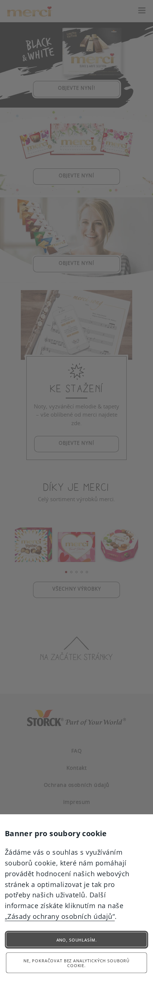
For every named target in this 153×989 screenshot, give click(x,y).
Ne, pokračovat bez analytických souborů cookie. (76, 963)
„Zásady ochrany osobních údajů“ (60, 916)
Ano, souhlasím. (76, 940)
